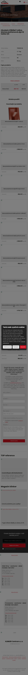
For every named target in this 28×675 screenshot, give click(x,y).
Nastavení (15, 347)
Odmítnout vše (7, 347)
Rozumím (23, 347)
